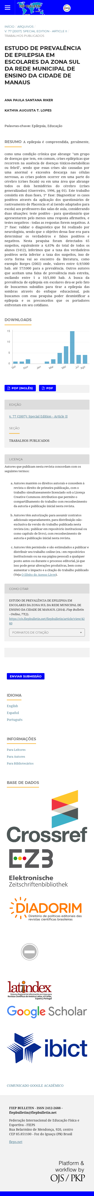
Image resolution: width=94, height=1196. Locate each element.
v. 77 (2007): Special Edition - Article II (36, 31)
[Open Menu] (7, 7)
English (12, 706)
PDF (49, 388)
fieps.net (15, 1142)
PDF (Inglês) (22, 388)
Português (14, 719)
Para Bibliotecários (20, 763)
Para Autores (16, 756)
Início (9, 26)
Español (13, 713)
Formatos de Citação (30, 632)
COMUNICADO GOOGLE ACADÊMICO (35, 1085)
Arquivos (25, 26)
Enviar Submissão (26, 676)
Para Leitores (16, 750)
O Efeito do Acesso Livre (38, 575)
